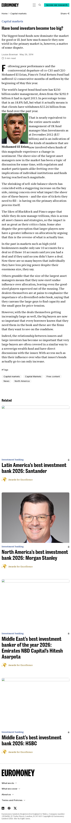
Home (5, 13)
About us (6, 794)
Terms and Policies (12, 800)
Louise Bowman (10, 54)
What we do (8, 783)
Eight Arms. (25, 818)
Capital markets (18, 13)
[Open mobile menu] (34, 5)
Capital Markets (33, 376)
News (6, 381)
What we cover (9, 789)
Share (64, 13)
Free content (53, 376)
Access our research (56, 4)
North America (22, 381)
